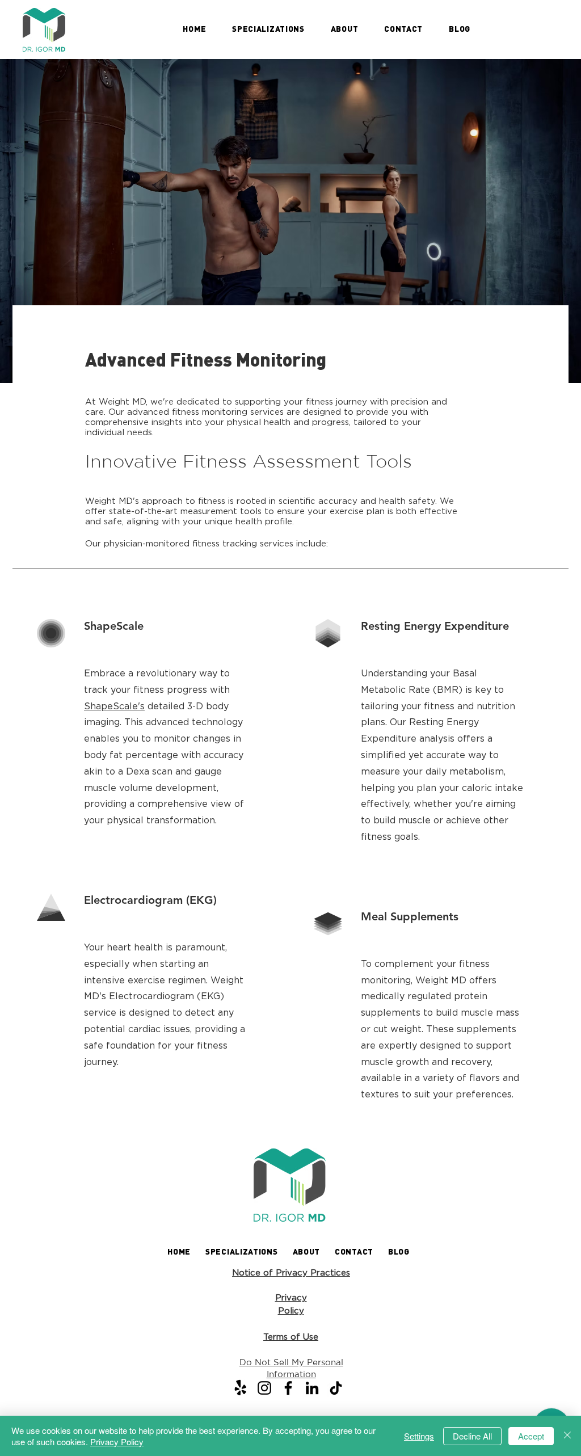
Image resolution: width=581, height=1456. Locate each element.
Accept (531, 1436)
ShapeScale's (114, 706)
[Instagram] (264, 1388)
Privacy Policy (117, 1441)
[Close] (567, 1436)
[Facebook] (288, 1388)
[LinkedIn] (312, 1388)
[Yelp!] (240, 1388)
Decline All (472, 1436)
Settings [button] (419, 1436)
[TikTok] (336, 1388)
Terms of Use (290, 1337)
